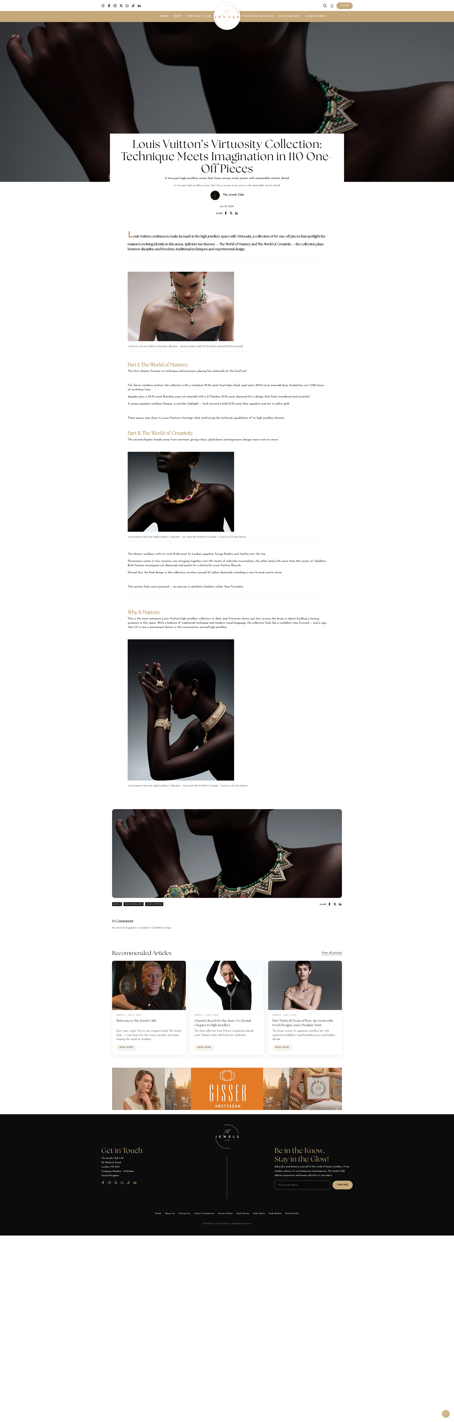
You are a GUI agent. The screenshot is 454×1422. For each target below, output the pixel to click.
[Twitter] (121, 5)
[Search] (325, 5)
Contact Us (184, 1213)
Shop (178, 16)
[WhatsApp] (127, 5)
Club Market (275, 1213)
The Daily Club (199, 16)
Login (344, 6)
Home (164, 16)
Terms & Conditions (204, 1213)
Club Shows (259, 1213)
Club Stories (242, 1213)
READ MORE (126, 1047)
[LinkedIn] (139, 5)
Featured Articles (258, 16)
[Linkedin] (236, 213)
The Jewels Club (233, 195)
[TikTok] (133, 5)
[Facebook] (109, 5)
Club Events (315, 16)
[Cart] (332, 5)
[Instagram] (115, 5)
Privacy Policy (225, 1213)
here (159, 928)
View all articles (332, 953)
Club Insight (289, 16)
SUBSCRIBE (342, 1185)
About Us (170, 1213)
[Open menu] (103, 5)
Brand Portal (292, 1213)
